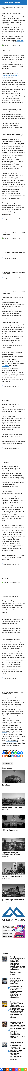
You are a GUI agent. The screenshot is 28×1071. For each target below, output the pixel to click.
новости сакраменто (10, 7)
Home (3, 7)
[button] (2, 2)
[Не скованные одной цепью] (13, 799)
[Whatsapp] (15, 752)
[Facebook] (3, 752)
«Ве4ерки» (19, 40)
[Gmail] (3, 756)
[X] (6, 752)
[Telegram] (18, 756)
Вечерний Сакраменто (13, 2)
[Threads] (9, 756)
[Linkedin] (12, 752)
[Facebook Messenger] (21, 752)
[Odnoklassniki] (6, 756)
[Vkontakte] (18, 752)
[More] (21, 756)
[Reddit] (9, 752)
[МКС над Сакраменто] (13, 821)
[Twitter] (12, 756)
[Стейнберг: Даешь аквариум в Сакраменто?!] (13, 890)
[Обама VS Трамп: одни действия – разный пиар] (13, 844)
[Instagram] (15, 756)
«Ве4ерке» (5, 366)
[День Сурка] (13, 776)
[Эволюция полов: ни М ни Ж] (13, 868)
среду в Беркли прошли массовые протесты (11, 76)
